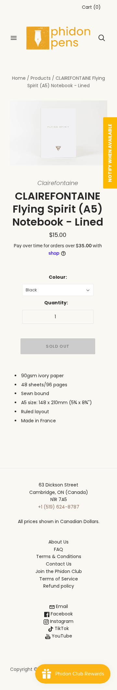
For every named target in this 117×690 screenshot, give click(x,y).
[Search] (101, 37)
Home (19, 78)
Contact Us (59, 564)
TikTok (61, 628)
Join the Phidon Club (58, 571)
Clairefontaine (57, 183)
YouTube (61, 636)
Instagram (61, 621)
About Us (58, 542)
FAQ (58, 549)
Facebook (61, 614)
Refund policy (58, 586)
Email (61, 606)
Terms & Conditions (58, 556)
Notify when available (110, 153)
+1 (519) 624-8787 (58, 507)
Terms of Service (58, 579)
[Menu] (14, 38)
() (91, 7)
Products (41, 78)
